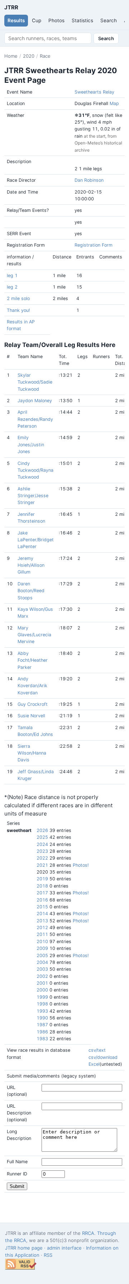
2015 (42, 906)
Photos (56, 20)
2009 (42, 948)
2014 (42, 913)
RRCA (88, 1233)
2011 (42, 934)
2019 (42, 878)
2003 (42, 969)
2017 (42, 892)
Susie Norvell (31, 715)
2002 (42, 976)
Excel (94, 1064)
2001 (42, 983)
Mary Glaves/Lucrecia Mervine (34, 635)
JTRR (11, 7)
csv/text (97, 1050)
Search (108, 20)
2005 (42, 955)
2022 (42, 858)
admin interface (64, 1248)
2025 (42, 837)
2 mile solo (18, 298)
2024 (42, 844)
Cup (36, 20)
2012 (42, 927)
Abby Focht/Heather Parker (33, 660)
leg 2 (12, 287)
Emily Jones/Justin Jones (31, 444)
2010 (42, 941)
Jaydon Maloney (35, 400)
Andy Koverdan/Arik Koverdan (32, 685)
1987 (42, 1024)
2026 (42, 830)
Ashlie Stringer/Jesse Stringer (33, 495)
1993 (42, 1011)
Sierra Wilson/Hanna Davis (32, 753)
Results (16, 20)
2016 (42, 900)
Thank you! (18, 310)
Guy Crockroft (33, 704)
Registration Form (94, 245)
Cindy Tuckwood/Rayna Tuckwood (35, 470)
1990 (42, 1018)
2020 (28, 56)
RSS (48, 1255)
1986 (42, 1032)
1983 (42, 1038)
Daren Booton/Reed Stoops (31, 590)
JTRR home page (24, 1248)
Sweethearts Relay (94, 92)
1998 (42, 1004)
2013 (42, 920)
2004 (42, 962)
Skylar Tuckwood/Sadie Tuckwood (35, 382)
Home (11, 56)
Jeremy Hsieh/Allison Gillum (31, 565)
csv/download (103, 1057)
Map (114, 103)
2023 (42, 851)
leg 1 (12, 275)
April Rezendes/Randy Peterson (35, 419)
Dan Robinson (89, 180)
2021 (42, 865)
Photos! (81, 865)
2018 (42, 886)
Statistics (82, 20)
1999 (42, 997)
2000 (42, 990)
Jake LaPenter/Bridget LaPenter (36, 540)
